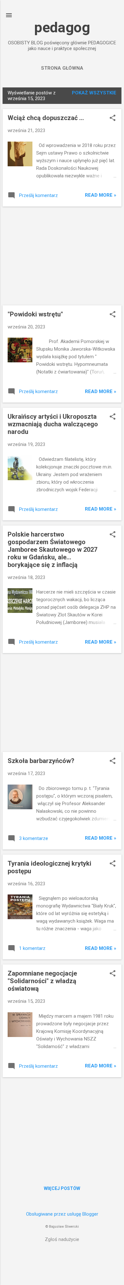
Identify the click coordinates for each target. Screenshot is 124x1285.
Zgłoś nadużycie (62, 1239)
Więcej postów (62, 1188)
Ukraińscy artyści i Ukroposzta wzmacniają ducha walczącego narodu (53, 424)
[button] (112, 118)
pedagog (62, 27)
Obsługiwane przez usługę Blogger (62, 1214)
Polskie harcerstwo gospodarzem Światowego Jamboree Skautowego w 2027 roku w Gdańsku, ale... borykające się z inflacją (52, 550)
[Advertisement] (62, 256)
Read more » (100, 195)
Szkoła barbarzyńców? (41, 761)
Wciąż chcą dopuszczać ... (46, 118)
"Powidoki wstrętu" (35, 314)
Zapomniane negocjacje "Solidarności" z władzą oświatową (42, 981)
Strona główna (62, 68)
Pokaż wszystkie (94, 93)
